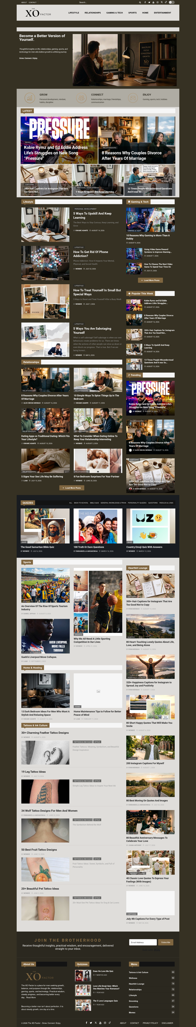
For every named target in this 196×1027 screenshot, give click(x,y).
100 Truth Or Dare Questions (89, 547)
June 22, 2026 (54, 815)
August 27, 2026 (153, 307)
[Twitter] (149, 2)
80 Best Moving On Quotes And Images (147, 800)
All (86, 202)
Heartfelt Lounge (136, 677)
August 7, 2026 (152, 256)
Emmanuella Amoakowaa (87, 551)
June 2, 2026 (38, 893)
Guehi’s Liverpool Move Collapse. (39, 657)
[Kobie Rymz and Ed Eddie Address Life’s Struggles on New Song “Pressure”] (59, 140)
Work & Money (114, 202)
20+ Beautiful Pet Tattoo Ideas (40, 888)
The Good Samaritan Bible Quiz (37, 547)
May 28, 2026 (143, 923)
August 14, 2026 (98, 230)
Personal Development (84, 209)
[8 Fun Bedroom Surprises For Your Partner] (98, 461)
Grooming (151, 1000)
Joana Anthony (135, 845)
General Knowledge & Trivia (113, 503)
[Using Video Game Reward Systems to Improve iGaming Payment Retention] (134, 254)
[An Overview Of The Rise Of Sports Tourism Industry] (45, 585)
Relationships (29, 391)
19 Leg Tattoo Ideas (33, 771)
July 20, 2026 (159, 805)
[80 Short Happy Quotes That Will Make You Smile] (150, 707)
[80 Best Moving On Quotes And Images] (150, 785)
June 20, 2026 (91, 481)
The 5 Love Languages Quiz (105, 1001)
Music (133, 382)
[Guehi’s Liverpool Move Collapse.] (45, 636)
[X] (161, 2)
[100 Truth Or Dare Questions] (98, 525)
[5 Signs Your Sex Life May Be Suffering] (45, 461)
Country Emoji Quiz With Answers (144, 547)
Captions (134, 460)
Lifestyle (79, 247)
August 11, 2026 (98, 403)
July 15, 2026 (36, 481)
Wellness (94, 202)
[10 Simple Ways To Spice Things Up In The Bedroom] (98, 380)
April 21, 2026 (91, 646)
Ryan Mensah (134, 609)
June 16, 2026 (144, 886)
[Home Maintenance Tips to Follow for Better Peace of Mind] (98, 690)
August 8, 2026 (45, 614)
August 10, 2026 (46, 443)
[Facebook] (145, 2)
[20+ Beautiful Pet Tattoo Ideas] (45, 908)
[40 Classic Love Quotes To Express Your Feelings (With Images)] (150, 863)
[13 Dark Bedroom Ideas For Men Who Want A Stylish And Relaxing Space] (45, 690)
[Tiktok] (165, 2)
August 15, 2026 (153, 337)
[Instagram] (157, 2)
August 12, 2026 (149, 649)
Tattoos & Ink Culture (83, 742)
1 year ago (99, 992)
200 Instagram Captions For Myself (145, 763)
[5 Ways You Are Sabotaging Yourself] (45, 340)
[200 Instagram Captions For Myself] (150, 748)
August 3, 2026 (92, 443)
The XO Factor (34, 1023)
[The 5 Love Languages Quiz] (83, 1005)
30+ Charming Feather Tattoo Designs (45, 732)
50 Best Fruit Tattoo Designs (39, 849)
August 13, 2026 (153, 366)
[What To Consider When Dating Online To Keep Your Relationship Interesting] (98, 420)
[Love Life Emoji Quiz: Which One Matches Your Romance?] (83, 990)
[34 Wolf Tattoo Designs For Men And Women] (45, 830)
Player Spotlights (31, 652)
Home (25, 707)
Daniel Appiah (29, 614)
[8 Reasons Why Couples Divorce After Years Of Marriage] (136, 140)
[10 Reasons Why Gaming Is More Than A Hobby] (150, 220)
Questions (153, 503)
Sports (26, 601)
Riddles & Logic (166, 503)
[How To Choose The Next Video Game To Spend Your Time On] (134, 268)
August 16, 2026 (50, 403)
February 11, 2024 (91, 719)
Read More (31, 997)
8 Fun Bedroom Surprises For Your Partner (96, 476)
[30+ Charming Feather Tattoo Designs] (45, 753)
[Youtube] (153, 2)
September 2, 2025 (38, 661)
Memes (151, 1012)
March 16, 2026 (107, 551)
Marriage (105, 362)
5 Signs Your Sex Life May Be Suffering (42, 476)
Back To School (81, 503)
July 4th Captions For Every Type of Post (147, 918)
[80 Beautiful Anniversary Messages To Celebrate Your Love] (150, 822)
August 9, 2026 (134, 243)
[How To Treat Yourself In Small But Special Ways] (45, 301)
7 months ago (101, 975)
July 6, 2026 (37, 551)
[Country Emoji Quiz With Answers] (150, 525)
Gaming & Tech (134, 230)
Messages (132, 833)
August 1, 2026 (149, 768)
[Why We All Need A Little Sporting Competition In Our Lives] (98, 602)
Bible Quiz (94, 503)
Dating (96, 362)
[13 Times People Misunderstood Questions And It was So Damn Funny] (149, 180)
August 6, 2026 (39, 737)
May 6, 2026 (90, 355)
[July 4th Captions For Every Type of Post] (150, 903)
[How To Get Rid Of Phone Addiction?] (45, 263)
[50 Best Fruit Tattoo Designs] (45, 869)
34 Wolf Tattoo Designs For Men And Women (49, 810)
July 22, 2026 (91, 269)
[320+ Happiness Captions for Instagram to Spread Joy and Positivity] (150, 667)
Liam (26, 481)
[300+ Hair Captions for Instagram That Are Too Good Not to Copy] (46, 180)
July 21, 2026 (152, 271)
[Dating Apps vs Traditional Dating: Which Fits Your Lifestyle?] (45, 420)
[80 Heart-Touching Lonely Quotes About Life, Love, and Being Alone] (150, 626)
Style (103, 202)
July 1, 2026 (90, 304)
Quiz (24, 542)
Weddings (115, 362)
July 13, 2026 (39, 776)
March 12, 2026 (145, 551)
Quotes (131, 637)
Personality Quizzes (137, 503)
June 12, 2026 (39, 854)
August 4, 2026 (144, 730)
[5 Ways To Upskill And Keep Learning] (97, 180)
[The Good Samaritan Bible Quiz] (45, 525)
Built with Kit (151, 949)
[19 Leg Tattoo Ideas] (45, 791)
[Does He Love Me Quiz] (83, 975)
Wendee (79, 269)
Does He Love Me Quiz (103, 971)
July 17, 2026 (150, 845)
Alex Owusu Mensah (32, 403)
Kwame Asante (82, 230)
